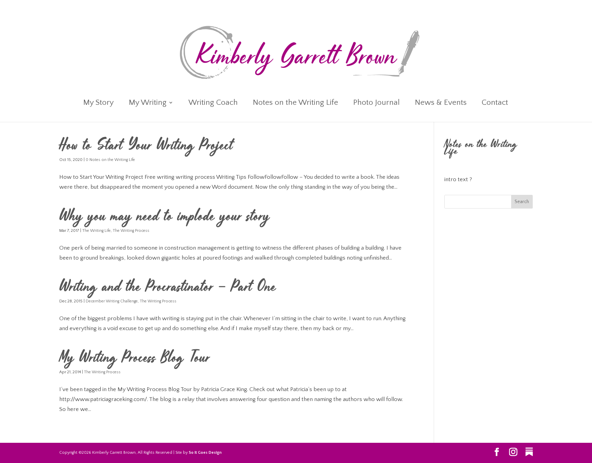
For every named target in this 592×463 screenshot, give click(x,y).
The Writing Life (96, 230)
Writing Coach (213, 103)
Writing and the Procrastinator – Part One (167, 288)
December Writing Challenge (112, 301)
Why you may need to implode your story (164, 217)
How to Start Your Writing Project (146, 146)
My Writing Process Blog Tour (134, 358)
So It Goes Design (205, 452)
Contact (495, 103)
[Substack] (529, 452)
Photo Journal (376, 103)
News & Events (441, 103)
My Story (98, 103)
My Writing (147, 103)
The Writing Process (131, 230)
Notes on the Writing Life (295, 103)
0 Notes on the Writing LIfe (110, 160)
